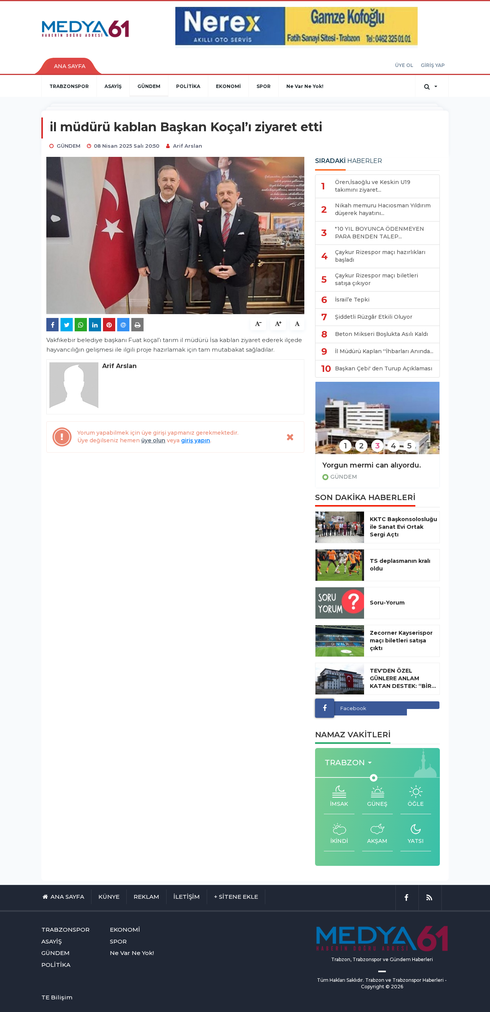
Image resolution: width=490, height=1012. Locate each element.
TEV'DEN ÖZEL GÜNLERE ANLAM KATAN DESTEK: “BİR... (403, 678)
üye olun (153, 440)
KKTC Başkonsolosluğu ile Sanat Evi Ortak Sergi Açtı (403, 527)
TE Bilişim (56, 997)
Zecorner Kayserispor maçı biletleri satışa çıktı (401, 640)
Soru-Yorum (387, 602)
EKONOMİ (228, 86)
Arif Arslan (187, 146)
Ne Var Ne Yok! (304, 86)
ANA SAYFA (69, 66)
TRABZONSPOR (69, 86)
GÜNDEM (148, 86)
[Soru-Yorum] (339, 603)
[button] (350, 762)
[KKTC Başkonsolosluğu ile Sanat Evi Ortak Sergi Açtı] (339, 527)
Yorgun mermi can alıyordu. (371, 465)
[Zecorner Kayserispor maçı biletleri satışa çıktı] (339, 641)
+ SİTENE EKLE (236, 896)
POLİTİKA (188, 86)
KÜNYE (108, 896)
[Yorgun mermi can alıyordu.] (377, 423)
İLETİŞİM (186, 896)
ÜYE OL (404, 65)
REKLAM (146, 896)
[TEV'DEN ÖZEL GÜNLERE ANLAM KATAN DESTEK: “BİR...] (339, 678)
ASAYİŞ (113, 86)
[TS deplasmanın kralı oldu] (339, 565)
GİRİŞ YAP (433, 65)
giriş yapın (195, 440)
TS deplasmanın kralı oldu (400, 564)
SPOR (263, 86)
